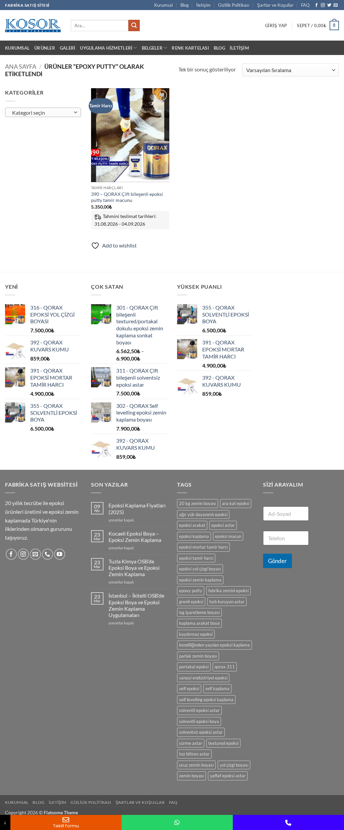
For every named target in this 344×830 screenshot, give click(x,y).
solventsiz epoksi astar (201, 732)
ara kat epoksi (235, 503)
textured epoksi (223, 743)
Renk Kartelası (190, 48)
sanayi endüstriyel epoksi (203, 677)
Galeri (68, 48)
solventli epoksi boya (199, 721)
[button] (276, 25)
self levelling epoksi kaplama (206, 699)
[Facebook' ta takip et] (316, 5)
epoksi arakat (192, 525)
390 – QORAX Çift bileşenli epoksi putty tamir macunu (127, 197)
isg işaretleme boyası (199, 612)
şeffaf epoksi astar (228, 775)
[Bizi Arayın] (288, 822)
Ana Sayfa (20, 66)
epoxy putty (190, 590)
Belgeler (152, 48)
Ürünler (44, 48)
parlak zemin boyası (198, 656)
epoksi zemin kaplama (200, 580)
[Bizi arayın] (47, 554)
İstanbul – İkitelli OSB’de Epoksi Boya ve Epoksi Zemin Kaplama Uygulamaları (136, 605)
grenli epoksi (191, 601)
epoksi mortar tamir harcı (203, 547)
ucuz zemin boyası (196, 765)
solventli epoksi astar (199, 710)
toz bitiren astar (194, 754)
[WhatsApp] (177, 822)
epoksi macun (228, 536)
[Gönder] (134, 25)
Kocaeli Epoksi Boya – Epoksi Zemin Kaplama (135, 536)
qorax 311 (225, 666)
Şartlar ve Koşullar (275, 5)
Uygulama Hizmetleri (106, 48)
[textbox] (41, 112)
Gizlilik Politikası (233, 5)
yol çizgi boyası (234, 765)
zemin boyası (191, 775)
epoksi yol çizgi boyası (200, 568)
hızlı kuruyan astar (227, 601)
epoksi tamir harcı (196, 558)
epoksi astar (223, 525)
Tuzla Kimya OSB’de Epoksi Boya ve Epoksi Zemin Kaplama (134, 567)
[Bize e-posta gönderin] (336, 5)
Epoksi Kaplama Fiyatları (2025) (137, 508)
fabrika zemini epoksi (228, 590)
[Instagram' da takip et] (323, 5)
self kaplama (217, 688)
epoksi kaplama (194, 536)
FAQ (305, 5)
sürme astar (190, 743)
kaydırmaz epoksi (196, 634)
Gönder (277, 560)
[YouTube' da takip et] (59, 554)
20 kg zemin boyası (197, 503)
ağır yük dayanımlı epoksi (203, 514)
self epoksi (189, 688)
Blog (184, 5)
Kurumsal (163, 5)
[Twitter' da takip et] (329, 5)
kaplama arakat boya (199, 623)
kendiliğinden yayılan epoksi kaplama (214, 645)
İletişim (203, 5)
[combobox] (43, 112)
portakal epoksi (194, 666)
